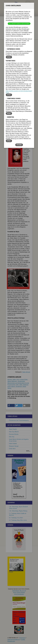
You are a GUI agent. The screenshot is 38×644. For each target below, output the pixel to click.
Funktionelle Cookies (14, 98)
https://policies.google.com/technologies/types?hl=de (19, 91)
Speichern (19, 145)
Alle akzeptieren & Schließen (19, 23)
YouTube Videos (10, 61)
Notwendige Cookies (13, 49)
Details (9, 57)
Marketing (10, 117)
